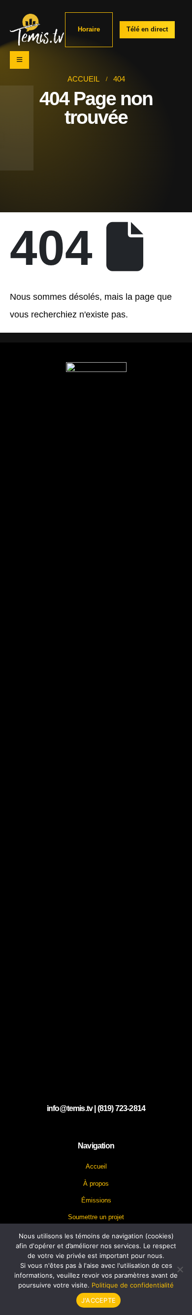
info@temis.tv (70, 1108)
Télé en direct (147, 29)
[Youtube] (96, 1129)
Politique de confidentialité (133, 1285)
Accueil (96, 1166)
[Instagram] (114, 1129)
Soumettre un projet (96, 1217)
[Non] (180, 1269)
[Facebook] (77, 1129)
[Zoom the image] (96, 367)
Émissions (96, 1200)
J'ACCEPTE (98, 1300)
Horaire (89, 29)
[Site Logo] (37, 29)
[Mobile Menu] (19, 60)
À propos (96, 1183)
